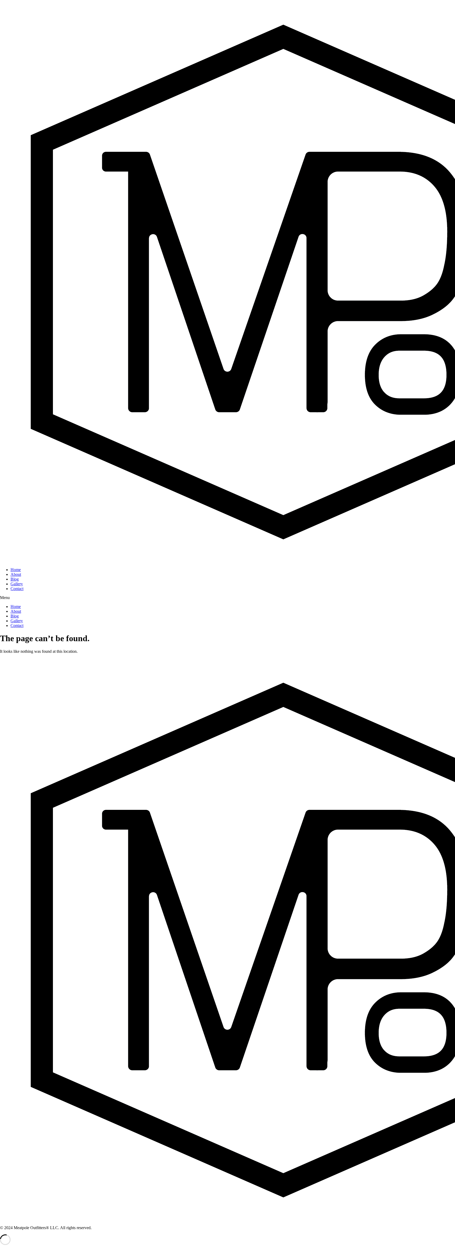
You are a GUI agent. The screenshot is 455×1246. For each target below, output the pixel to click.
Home (16, 569)
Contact (17, 588)
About (16, 574)
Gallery (17, 584)
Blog (15, 579)
